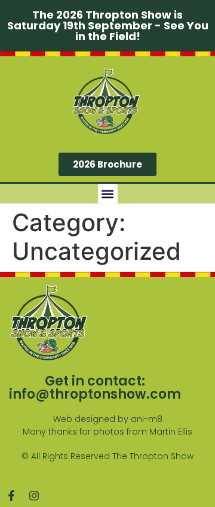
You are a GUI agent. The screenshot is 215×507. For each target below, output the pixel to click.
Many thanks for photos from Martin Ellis (107, 432)
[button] (108, 194)
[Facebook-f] (11, 495)
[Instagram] (34, 495)
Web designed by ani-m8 (107, 419)
